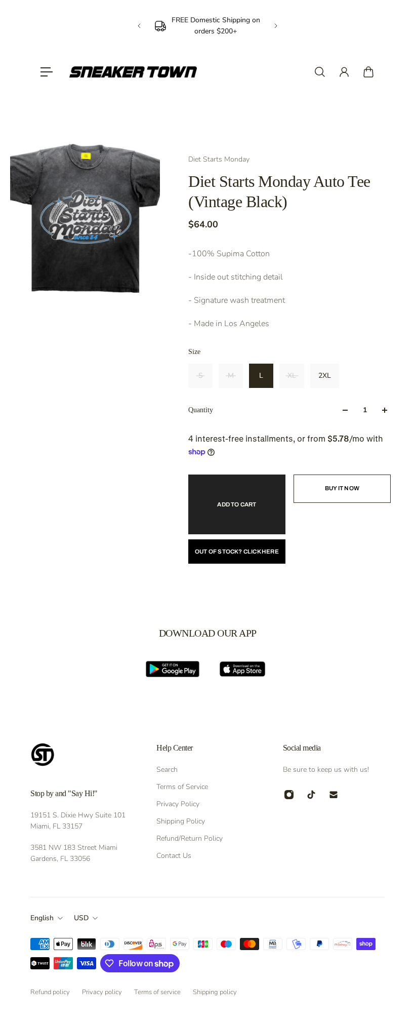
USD (81, 918)
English (42, 918)
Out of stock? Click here (237, 551)
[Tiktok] (311, 794)
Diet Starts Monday (219, 159)
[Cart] (368, 72)
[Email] (333, 794)
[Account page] (344, 72)
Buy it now (342, 488)
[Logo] (133, 71)
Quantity (200, 410)
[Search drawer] (320, 72)
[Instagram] (289, 794)
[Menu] (46, 72)
